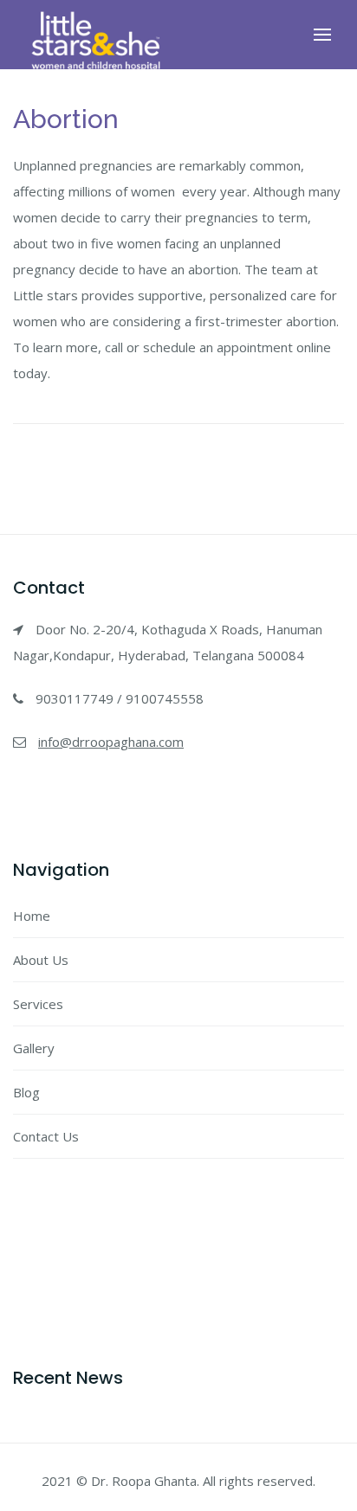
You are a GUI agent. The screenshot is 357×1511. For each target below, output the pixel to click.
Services (38, 1004)
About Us (40, 959)
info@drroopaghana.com (111, 741)
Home (31, 915)
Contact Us (46, 1136)
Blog (26, 1092)
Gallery (34, 1048)
